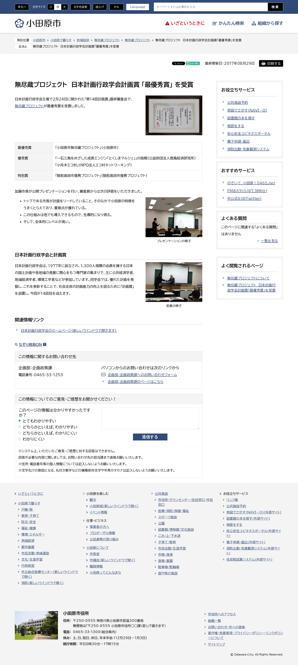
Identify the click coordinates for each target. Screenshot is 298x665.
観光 (93, 499)
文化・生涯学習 (32, 559)
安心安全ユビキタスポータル (249, 133)
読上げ (100, 7)
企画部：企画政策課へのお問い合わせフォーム (142, 374)
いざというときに (30, 493)
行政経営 (27, 565)
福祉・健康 (28, 528)
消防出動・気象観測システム (248, 149)
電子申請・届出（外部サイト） (245, 542)
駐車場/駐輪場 (168, 567)
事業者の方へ (99, 526)
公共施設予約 (237, 102)
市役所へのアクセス (222, 614)
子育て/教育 (167, 542)
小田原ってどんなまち (105, 572)
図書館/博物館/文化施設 (176, 529)
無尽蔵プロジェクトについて (248, 278)
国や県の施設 (168, 573)
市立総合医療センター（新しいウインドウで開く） (49, 574)
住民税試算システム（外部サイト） (249, 559)
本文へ (22, 7)
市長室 (95, 553)
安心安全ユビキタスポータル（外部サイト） (253, 533)
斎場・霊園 (165, 560)
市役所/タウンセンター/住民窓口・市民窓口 (185, 502)
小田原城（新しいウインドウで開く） (114, 506)
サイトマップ (216, 644)
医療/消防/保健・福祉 (173, 510)
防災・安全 (28, 522)
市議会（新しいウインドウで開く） (112, 560)
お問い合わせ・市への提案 (226, 627)
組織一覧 (214, 620)
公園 (161, 523)
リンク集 (232, 499)
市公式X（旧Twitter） (244, 198)
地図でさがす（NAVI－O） (247, 110)
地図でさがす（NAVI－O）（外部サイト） (253, 512)
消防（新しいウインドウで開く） (42, 583)
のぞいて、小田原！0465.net (251, 183)
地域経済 (83, 40)
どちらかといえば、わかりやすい (50, 427)
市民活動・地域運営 (35, 553)
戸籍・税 (27, 509)
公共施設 (161, 493)
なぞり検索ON (30, 344)
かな (114, 7)
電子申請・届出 (238, 141)
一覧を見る (269, 241)
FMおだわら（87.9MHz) (247, 190)
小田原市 (38, 23)
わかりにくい (34, 439)
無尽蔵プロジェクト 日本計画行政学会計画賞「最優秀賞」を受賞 (251, 287)
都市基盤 (27, 547)
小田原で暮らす (61, 40)
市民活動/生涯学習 (172, 548)
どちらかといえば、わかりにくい (50, 433)
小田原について (97, 547)
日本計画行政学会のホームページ (69, 330)
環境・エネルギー (33, 534)
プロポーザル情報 (102, 533)
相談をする (235, 125)
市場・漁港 (165, 554)
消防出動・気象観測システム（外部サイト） (253, 551)
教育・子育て (30, 515)
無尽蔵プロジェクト (107, 40)
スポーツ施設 (167, 517)
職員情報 (96, 566)
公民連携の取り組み (104, 539)
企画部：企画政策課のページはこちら (135, 381)
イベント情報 (98, 512)
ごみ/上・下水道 (169, 535)
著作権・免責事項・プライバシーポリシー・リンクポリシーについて (245, 635)
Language (137, 7)
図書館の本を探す (241, 118)
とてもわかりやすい (39, 421)
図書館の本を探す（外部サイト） (248, 518)
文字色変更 (80, 7)
